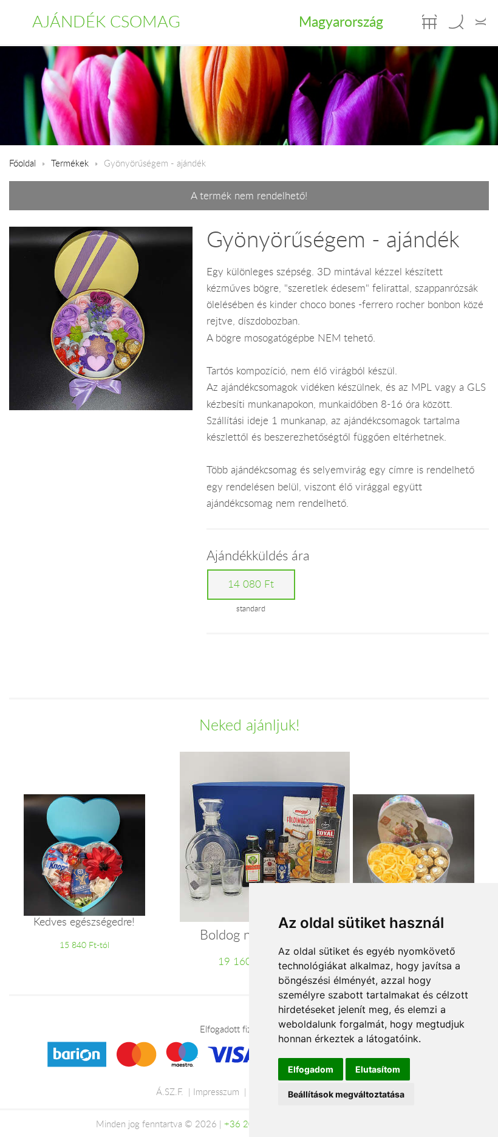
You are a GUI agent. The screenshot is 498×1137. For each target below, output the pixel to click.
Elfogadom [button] (310, 1069)
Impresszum (216, 1091)
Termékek (70, 163)
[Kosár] (429, 22)
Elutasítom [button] (377, 1069)
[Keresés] (456, 22)
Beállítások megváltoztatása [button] (346, 1094)
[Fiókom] (481, 22)
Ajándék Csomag (106, 21)
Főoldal (22, 163)
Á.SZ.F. (169, 1091)
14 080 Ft (251, 584)
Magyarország (341, 21)
